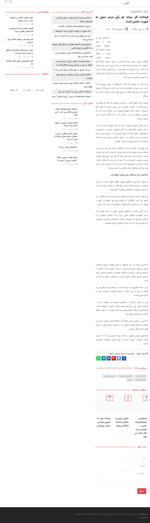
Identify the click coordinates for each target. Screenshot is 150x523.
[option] (140, 417)
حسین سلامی (109, 376)
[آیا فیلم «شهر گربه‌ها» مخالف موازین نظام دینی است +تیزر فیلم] (72, 114)
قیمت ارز (26, 90)
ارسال (141, 491)
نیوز (129, 379)
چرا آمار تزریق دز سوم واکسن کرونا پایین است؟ (71, 70)
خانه (145, 11)
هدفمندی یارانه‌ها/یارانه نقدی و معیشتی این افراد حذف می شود (140, 428)
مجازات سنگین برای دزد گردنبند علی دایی (74, 91)
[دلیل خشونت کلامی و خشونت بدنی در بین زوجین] (27, 21)
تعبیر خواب (39, 90)
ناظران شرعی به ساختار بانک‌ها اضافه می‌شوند (122, 422)
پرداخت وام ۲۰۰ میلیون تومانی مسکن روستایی (103, 422)
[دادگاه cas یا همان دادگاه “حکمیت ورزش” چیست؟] (72, 161)
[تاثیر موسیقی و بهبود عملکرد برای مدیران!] (27, 42)
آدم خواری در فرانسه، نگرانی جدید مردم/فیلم (72, 31)
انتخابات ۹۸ (141, 376)
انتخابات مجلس (126, 376)
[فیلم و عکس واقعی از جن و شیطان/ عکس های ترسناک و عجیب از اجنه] (72, 138)
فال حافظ (13, 90)
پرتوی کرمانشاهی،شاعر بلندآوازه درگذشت (74, 26)
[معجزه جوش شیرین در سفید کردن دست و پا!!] (72, 126)
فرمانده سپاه (140, 379)
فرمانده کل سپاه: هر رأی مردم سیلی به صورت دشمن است (122, 19)
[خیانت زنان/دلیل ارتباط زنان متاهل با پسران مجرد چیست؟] (27, 53)
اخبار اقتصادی (137, 11)
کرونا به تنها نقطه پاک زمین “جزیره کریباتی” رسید (71, 96)
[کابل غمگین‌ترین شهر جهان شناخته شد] (27, 64)
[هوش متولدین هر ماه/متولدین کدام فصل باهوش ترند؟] (27, 31)
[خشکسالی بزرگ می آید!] (72, 150)
